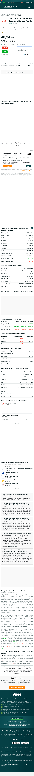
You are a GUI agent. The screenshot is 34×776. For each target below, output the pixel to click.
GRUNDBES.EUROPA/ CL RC (13, 465)
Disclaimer (11, 734)
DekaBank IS (27, 232)
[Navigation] (1, 7)
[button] (15, 495)
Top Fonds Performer (16, 14)
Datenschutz (20, 734)
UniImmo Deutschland (11, 472)
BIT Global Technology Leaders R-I (13, 160)
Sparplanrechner (12, 546)
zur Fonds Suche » (29, 490)
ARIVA (6, 748)
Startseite (3, 14)
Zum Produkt (7, 166)
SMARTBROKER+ (23, 712)
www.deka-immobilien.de (25, 387)
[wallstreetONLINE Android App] (25, 744)
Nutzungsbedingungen (22, 736)
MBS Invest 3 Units (10, 403)
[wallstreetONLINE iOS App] (16, 744)
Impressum (3, 734)
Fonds (8, 14)
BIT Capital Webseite (27, 170)
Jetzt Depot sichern (17, 718)
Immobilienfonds (6, 396)
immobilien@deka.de (26, 384)
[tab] (17, 497)
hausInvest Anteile (10, 480)
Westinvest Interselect (11, 483)
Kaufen (29, 166)
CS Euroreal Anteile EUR (12, 476)
